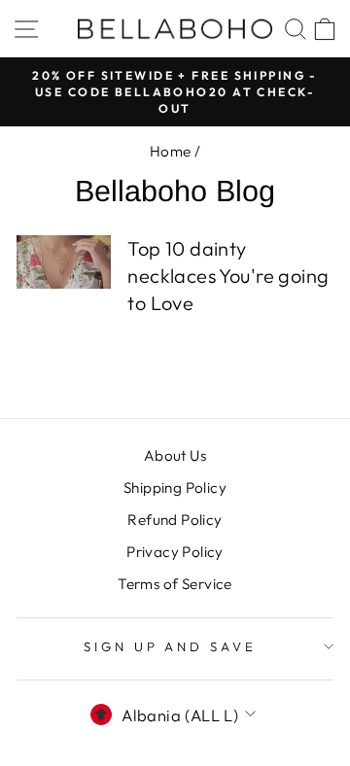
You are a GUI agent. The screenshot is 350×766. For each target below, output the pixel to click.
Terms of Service (175, 583)
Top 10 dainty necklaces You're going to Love (228, 275)
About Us (175, 455)
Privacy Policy (175, 551)
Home (171, 151)
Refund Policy (174, 519)
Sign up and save (171, 646)
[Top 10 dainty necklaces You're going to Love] (64, 262)
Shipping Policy (175, 487)
